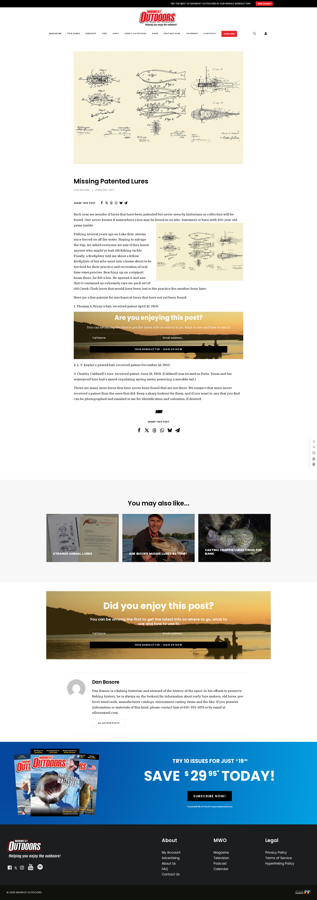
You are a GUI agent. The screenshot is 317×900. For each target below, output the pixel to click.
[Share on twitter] (106, 203)
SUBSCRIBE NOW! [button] (209, 796)
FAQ (165, 869)
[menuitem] (55, 33)
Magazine (221, 852)
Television (221, 858)
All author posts (109, 723)
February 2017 (104, 190)
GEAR (155, 33)
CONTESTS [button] (209, 33)
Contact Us (171, 874)
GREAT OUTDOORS (135, 33)
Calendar (221, 869)
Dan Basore (82, 190)
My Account (171, 852)
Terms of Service (278, 858)
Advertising (171, 858)
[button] (9, 868)
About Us (169, 863)
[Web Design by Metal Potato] (302, 893)
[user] (265, 33)
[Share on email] (125, 203)
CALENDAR (192, 33)
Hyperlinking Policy (279, 863)
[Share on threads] (111, 203)
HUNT (116, 33)
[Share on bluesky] (121, 203)
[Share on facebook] (102, 203)
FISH (104, 33)
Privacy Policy (276, 852)
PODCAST (90, 33)
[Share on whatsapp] (116, 203)
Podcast (220, 863)
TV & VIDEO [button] (73, 33)
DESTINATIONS (172, 33)
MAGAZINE (55, 33)
